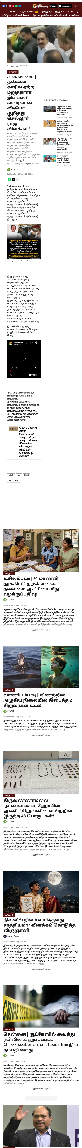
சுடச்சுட (13, 12)
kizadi (26, 475)
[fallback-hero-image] (50, 108)
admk (11, 475)
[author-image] (8, 169)
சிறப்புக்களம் (27, 12)
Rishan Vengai (13, 936)
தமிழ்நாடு (47, 12)
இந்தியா (59, 12)
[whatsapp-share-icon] (9, 180)
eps (18, 475)
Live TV (36, 6)
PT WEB (14, 170)
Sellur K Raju (13, 481)
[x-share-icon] (13, 180)
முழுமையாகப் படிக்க (41, 630)
